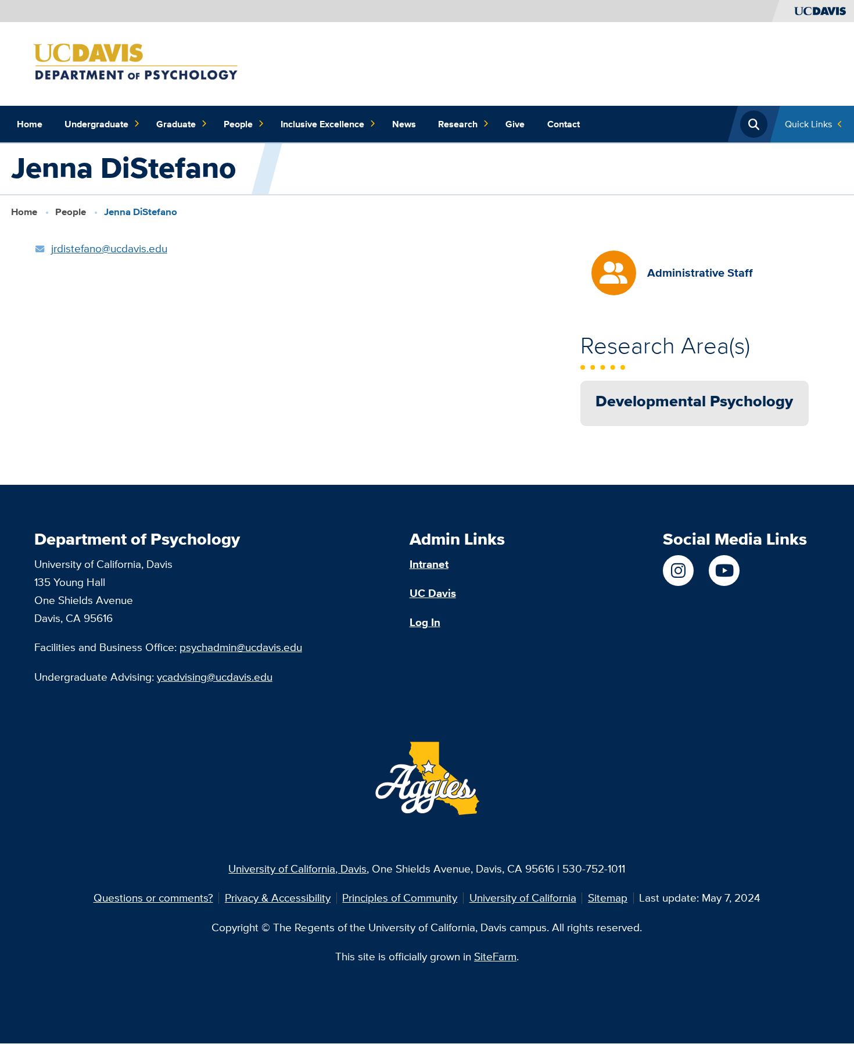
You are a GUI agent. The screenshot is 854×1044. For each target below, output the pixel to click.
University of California (522, 897)
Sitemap (607, 897)
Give (515, 124)
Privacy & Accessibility (278, 897)
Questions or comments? (153, 897)
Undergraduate (96, 124)
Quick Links (808, 124)
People (238, 124)
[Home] (156, 63)
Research (458, 124)
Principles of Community (399, 897)
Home (29, 124)
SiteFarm (495, 956)
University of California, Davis (297, 868)
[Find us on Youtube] (724, 570)
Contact (563, 124)
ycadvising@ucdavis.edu (214, 676)
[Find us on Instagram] (678, 570)
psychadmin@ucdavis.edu (241, 647)
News (404, 124)
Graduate (176, 124)
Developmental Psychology (694, 401)
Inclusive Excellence (322, 124)
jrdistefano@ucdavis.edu (109, 248)
